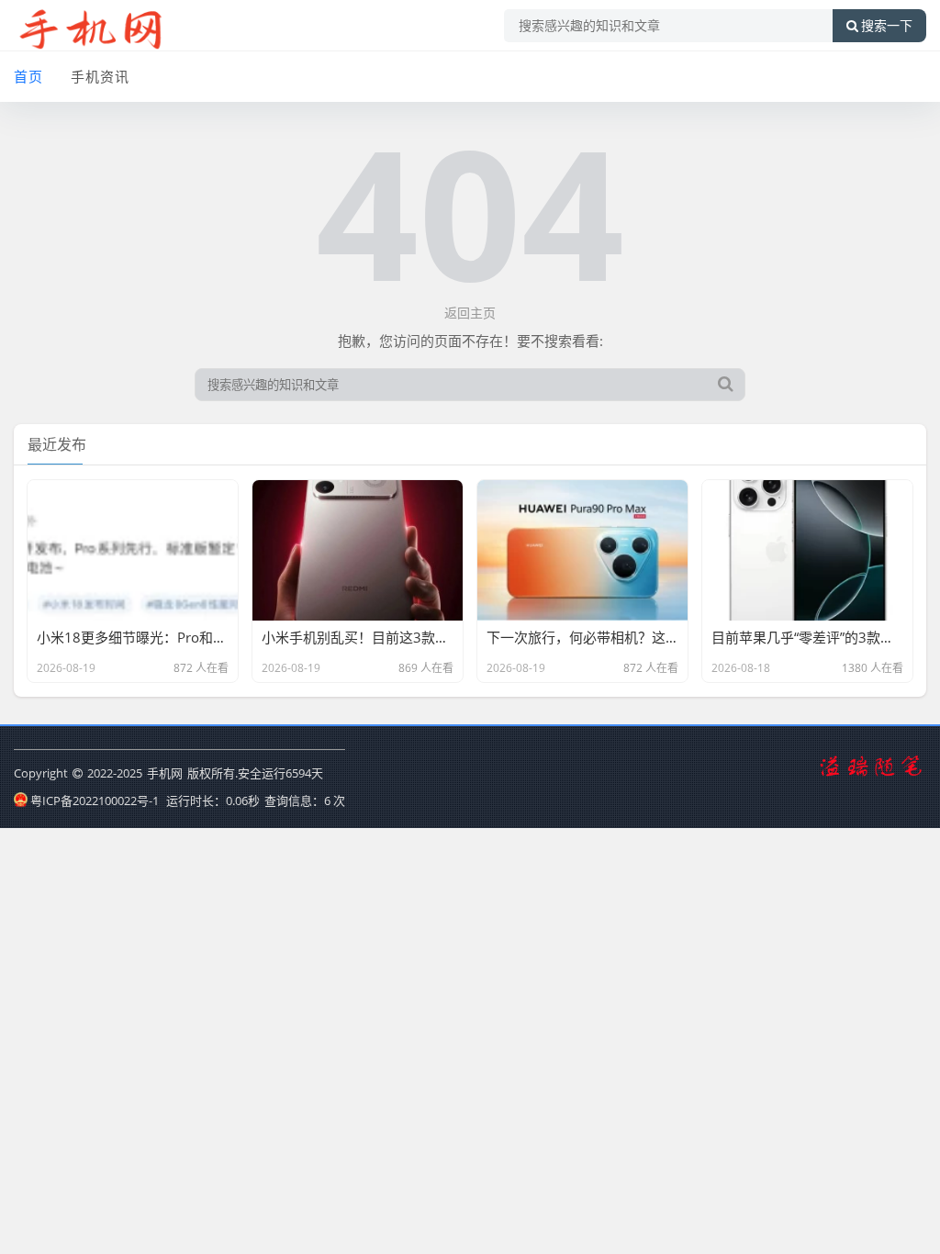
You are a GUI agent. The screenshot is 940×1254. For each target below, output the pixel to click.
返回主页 (470, 312)
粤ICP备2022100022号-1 (94, 800)
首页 (28, 76)
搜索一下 (886, 25)
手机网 (165, 773)
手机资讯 (100, 76)
